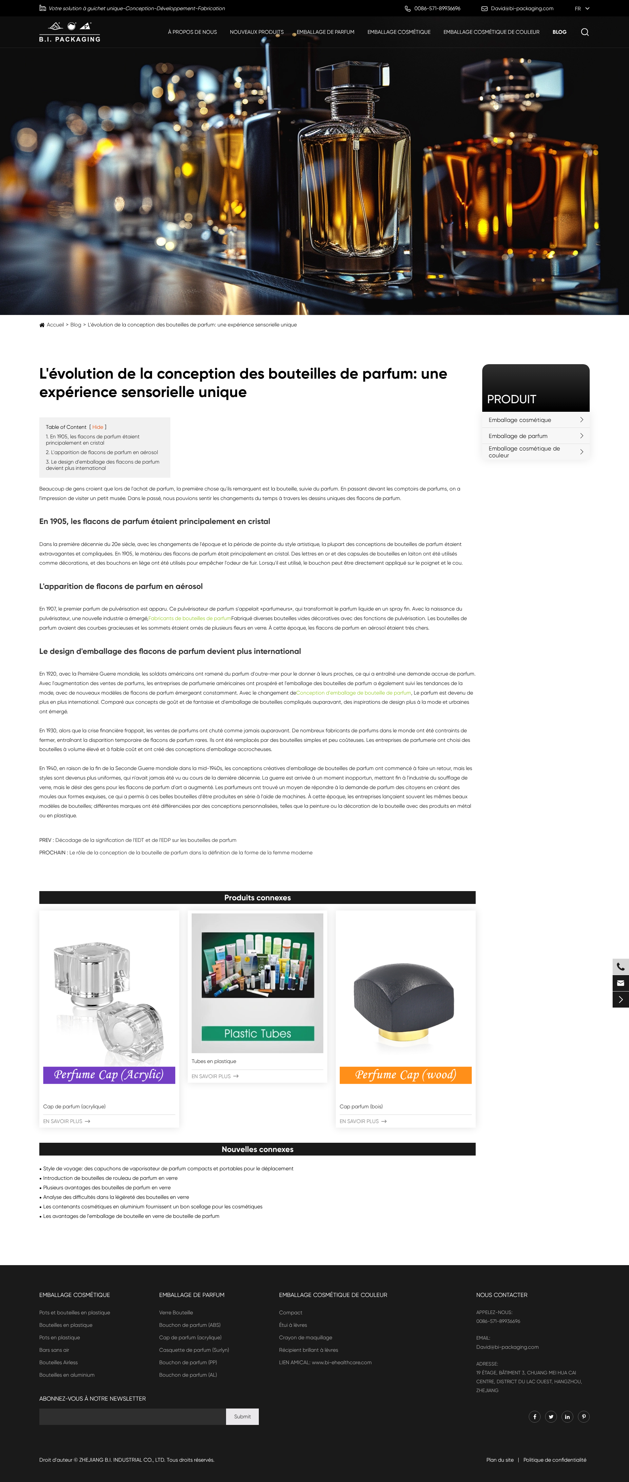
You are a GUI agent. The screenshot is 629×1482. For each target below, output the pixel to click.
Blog (560, 32)
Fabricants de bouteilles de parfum (189, 618)
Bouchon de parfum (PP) (188, 1362)
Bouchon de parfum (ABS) (189, 1325)
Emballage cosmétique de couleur (492, 32)
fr (578, 9)
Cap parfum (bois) (361, 1106)
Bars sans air (54, 1350)
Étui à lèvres (293, 1325)
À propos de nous (192, 32)
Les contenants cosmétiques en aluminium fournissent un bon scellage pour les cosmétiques (152, 1206)
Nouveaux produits (257, 32)
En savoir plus (66, 1121)
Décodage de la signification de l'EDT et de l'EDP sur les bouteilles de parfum (146, 840)
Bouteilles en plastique (65, 1325)
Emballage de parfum (325, 32)
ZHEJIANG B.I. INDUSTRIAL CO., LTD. (122, 1460)
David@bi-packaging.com (507, 1347)
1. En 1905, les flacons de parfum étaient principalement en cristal (93, 439)
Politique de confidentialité (555, 1460)
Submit (242, 1416)
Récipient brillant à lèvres (308, 1350)
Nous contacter (501, 1294)
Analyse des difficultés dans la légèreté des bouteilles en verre (116, 1197)
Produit (511, 399)
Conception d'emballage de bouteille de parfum (353, 693)
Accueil (55, 325)
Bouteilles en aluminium (67, 1375)
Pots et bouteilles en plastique (74, 1312)
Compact (290, 1312)
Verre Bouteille (176, 1312)
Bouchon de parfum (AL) (188, 1375)
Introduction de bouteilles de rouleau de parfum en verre (110, 1178)
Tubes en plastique (214, 1061)
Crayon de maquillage (305, 1337)
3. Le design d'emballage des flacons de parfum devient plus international (103, 465)
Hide (97, 427)
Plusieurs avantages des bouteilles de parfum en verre (107, 1187)
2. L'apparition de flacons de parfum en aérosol (102, 452)
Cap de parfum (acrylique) (74, 1106)
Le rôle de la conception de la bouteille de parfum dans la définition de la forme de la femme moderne (191, 852)
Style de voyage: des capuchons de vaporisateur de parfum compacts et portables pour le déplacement (168, 1168)
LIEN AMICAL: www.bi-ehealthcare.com (325, 1362)
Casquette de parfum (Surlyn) (194, 1350)
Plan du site (500, 1460)
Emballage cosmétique (399, 32)
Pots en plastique (59, 1337)
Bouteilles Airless (58, 1362)
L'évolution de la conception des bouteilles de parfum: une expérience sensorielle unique (192, 325)
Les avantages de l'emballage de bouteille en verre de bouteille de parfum (131, 1216)
